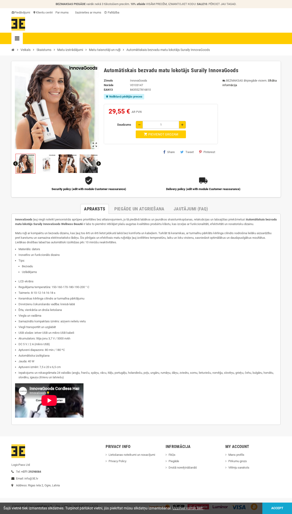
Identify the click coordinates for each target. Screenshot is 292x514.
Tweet (189, 152)
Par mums (62, 12)
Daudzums (124, 124)
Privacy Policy (117, 461)
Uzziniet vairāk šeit (187, 508)
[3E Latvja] (18, 23)
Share (171, 152)
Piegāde (174, 461)
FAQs (172, 454)
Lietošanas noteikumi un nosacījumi (132, 454)
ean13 (108, 89)
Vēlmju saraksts (238, 467)
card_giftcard (13, 12)
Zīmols (108, 80)
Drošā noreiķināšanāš (183, 467)
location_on (34, 12)
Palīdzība (111, 12)
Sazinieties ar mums (87, 12)
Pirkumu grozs (237, 461)
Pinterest (209, 152)
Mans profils (236, 454)
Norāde (108, 85)
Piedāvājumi (22, 12)
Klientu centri (44, 12)
